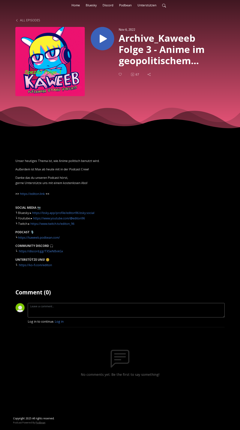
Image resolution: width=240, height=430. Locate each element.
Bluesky (91, 5)
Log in (59, 321)
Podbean (125, 5)
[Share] (149, 74)
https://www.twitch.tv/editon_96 (52, 224)
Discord (108, 5)
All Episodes (29, 20)
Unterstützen (146, 5)
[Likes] (120, 74)
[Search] (164, 5)
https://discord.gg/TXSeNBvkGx (41, 251)
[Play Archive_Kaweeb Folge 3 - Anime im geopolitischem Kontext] (102, 38)
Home (75, 5)
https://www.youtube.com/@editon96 (59, 218)
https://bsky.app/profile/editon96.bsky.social (63, 213)
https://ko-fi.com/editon (35, 265)
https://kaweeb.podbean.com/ (39, 237)
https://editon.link (32, 194)
